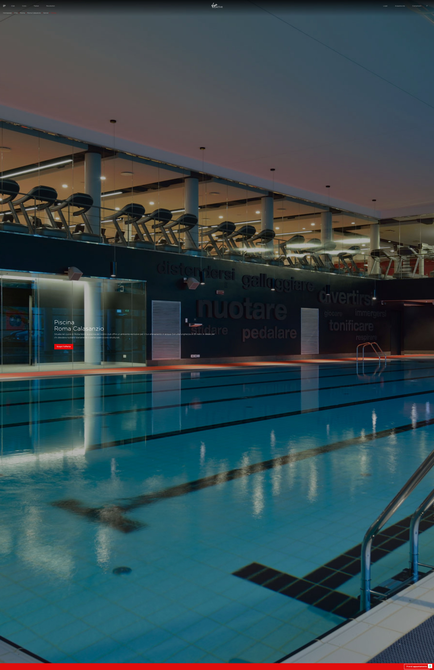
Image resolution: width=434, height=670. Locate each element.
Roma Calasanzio (34, 13)
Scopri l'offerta (64, 347)
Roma (22, 13)
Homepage (7, 13)
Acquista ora (400, 6)
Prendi (417, 666)
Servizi (45, 13)
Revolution (50, 6)
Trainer (36, 6)
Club (13, 6)
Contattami (416, 6)
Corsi (24, 6)
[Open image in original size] (217, 5)
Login (385, 6)
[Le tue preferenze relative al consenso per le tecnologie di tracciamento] (430, 666)
